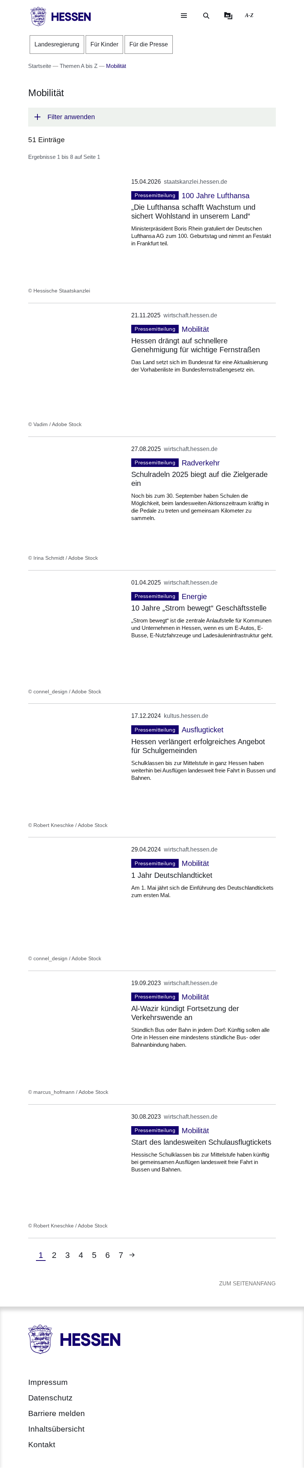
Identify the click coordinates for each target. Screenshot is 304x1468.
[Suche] (206, 15)
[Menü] (184, 15)
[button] (152, 117)
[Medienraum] (228, 15)
